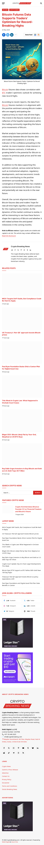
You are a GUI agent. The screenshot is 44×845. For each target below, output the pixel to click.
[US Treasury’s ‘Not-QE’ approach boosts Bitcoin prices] (22, 318)
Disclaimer (5, 783)
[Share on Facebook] (4, 35)
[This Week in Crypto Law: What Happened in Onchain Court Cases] (22, 386)
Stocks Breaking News (9, 789)
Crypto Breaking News (20, 246)
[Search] (41, 3)
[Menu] (3, 3)
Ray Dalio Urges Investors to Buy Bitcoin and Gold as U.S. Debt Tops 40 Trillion (22, 470)
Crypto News (14, 10)
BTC (4, 92)
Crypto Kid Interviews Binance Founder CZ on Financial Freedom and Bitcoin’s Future (28, 509)
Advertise (5, 773)
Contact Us (5, 776)
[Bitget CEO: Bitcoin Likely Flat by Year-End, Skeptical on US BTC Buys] (22, 420)
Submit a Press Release (10, 770)
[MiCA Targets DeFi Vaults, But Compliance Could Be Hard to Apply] (22, 284)
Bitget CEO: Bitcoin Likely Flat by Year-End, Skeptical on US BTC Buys (19, 436)
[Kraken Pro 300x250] (17, 683)
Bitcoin (5, 10)
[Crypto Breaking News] (22, 3)
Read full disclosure (9, 236)
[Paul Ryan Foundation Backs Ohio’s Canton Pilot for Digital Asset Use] (22, 352)
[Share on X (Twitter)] (8, 35)
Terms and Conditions (9, 786)
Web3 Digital (6, 842)
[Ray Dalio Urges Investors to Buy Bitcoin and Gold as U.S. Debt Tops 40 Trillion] (22, 454)
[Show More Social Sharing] (15, 35)
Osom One (14, 842)
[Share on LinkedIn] (12, 35)
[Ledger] (17, 647)
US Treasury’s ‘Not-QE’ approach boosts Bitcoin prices (20, 534)
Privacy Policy (6, 779)
